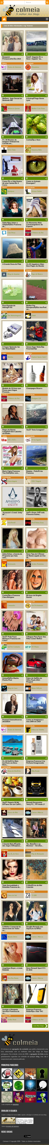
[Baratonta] (18, 1102)
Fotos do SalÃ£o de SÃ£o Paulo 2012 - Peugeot (34, 680)
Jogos (4, 105)
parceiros (16, 1104)
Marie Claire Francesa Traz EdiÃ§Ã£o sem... (11, 472)
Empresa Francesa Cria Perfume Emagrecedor (35, 762)
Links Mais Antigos (38, 1026)
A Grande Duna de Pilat (11, 264)
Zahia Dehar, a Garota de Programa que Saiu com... (12, 556)
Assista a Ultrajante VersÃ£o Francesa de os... (10, 1011)
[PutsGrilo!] (42, 1102)
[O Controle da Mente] (30, 1090)
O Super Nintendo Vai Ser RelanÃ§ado (11, 348)
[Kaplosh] (30, 1078)
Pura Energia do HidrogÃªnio (8, 306)
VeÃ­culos (29, 684)
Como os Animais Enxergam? (33, 182)
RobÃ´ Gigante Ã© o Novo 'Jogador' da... (34, 58)
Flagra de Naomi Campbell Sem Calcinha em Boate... (11, 431)
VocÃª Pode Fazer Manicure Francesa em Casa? (11, 638)
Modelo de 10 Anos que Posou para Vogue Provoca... (11, 390)
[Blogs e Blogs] (18, 1090)
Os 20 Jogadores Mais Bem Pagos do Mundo (35, 265)
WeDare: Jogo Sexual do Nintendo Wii (12, 99)
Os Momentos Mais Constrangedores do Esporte (34, 224)
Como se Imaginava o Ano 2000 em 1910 (34, 720)
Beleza (4, 63)
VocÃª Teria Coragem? (35, 430)
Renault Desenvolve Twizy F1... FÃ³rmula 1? (35, 803)
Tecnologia (30, 63)
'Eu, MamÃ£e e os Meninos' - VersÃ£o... (34, 845)
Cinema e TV (6, 229)
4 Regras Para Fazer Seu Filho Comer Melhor (36, 638)
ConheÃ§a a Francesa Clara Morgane (11, 596)
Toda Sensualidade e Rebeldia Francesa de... (11, 886)
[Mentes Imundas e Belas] (42, 1090)
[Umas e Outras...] (6, 1102)
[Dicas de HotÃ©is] (6, 1078)
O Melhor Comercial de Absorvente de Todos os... (11, 928)
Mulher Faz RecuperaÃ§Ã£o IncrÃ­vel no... (36, 307)
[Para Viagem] (18, 1078)
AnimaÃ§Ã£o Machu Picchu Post (10, 679)
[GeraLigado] (6, 1090)
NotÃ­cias (5, 270)
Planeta (4, 312)
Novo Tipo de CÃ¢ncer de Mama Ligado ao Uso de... (35, 556)
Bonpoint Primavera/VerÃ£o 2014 (11, 58)
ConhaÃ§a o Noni (33, 140)
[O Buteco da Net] (30, 1102)
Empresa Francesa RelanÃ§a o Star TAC (34, 1010)
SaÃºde (28, 146)
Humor (4, 187)
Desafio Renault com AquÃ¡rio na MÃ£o (34, 927)
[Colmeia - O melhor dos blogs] (9, 16)
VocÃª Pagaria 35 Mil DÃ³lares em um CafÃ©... (12, 803)
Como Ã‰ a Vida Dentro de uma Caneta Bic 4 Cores (12, 183)
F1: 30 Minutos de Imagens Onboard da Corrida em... (10, 141)
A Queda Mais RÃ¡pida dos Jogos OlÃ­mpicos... (11, 845)
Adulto (28, 105)
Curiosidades (30, 187)
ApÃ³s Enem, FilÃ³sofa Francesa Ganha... (35, 513)
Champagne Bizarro (34, 388)
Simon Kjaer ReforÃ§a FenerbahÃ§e (35, 348)
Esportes (5, 146)
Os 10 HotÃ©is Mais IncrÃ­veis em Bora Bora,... (10, 763)
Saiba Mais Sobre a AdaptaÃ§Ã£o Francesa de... (11, 224)
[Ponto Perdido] (42, 1078)
